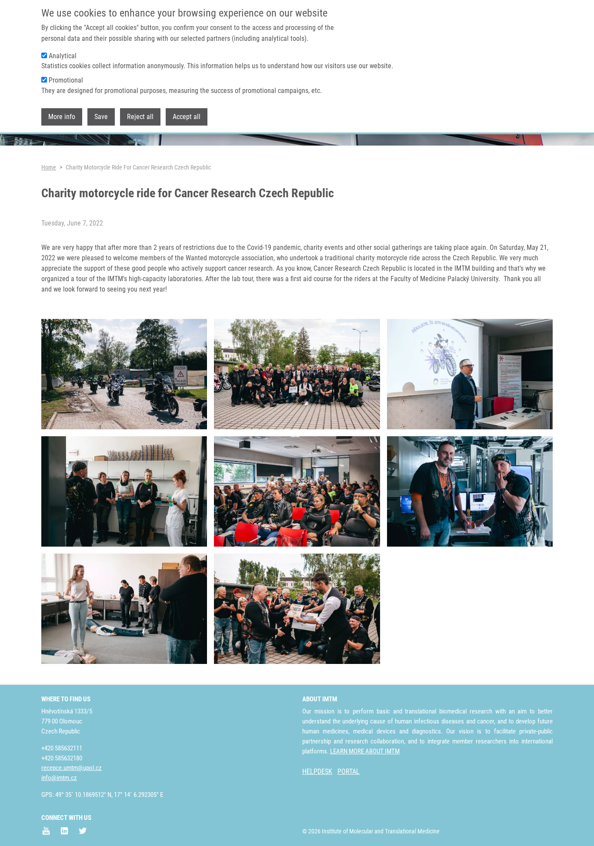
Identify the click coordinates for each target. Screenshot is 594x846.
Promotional (66, 80)
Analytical (63, 56)
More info (61, 117)
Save (101, 117)
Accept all (186, 117)
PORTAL (348, 771)
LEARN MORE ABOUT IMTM (365, 751)
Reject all (140, 117)
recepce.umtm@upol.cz (71, 768)
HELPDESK (317, 771)
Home (48, 167)
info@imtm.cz (59, 778)
